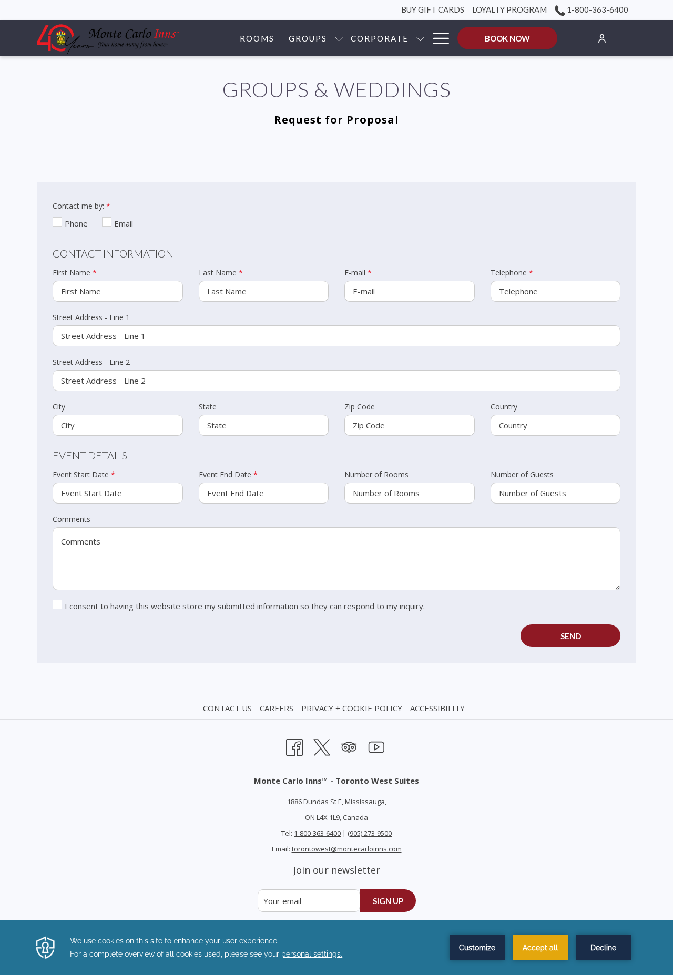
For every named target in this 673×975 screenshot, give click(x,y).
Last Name (221, 273)
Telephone (512, 273)
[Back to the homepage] (108, 38)
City (59, 407)
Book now (507, 38)
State (208, 407)
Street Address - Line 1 (91, 317)
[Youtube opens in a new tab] (376, 745)
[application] (336, 947)
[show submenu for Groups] (339, 38)
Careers (276, 708)
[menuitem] (228, 708)
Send (570, 636)
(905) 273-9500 (370, 833)
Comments (71, 519)
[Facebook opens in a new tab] (294, 745)
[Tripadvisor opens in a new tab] (349, 745)
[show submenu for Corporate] (420, 38)
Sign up (388, 901)
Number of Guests (522, 474)
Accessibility (437, 708)
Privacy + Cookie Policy (351, 708)
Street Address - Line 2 (91, 362)
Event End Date (228, 474)
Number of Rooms (376, 474)
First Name (75, 273)
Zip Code (359, 407)
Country (504, 407)
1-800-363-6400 (596, 9)
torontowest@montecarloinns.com (347, 849)
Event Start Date (84, 474)
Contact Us (227, 708)
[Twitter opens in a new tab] (321, 745)
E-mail (358, 273)
